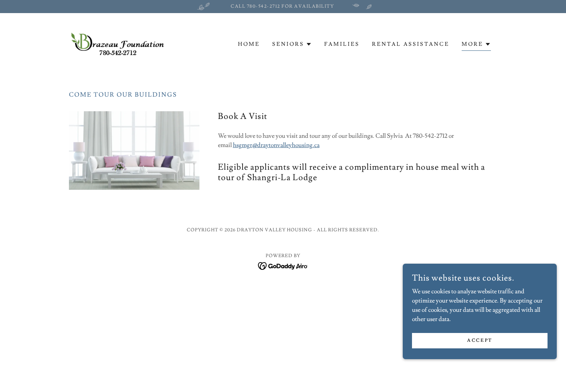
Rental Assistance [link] (410, 44)
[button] (292, 44)
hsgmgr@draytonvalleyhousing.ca (276, 145)
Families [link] (342, 44)
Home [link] (249, 44)
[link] (122, 43)
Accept (479, 340)
